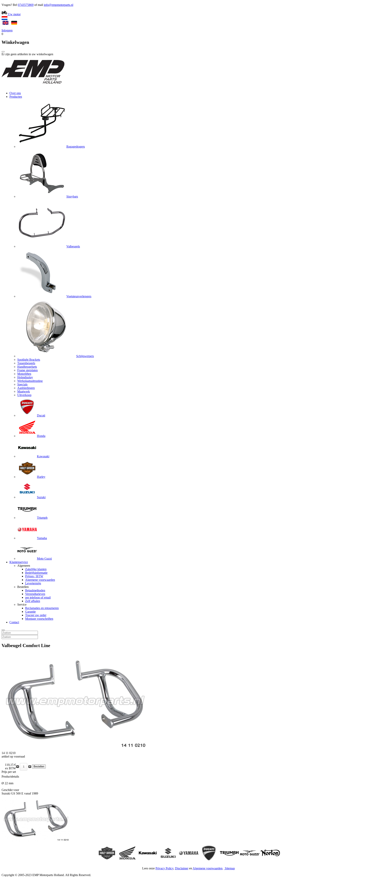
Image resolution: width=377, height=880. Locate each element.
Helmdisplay (25, 377)
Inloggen (7, 30)
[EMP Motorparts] (33, 86)
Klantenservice (18, 562)
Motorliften (24, 373)
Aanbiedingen (26, 388)
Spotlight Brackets (28, 359)
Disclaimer (181, 868)
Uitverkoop (24, 395)
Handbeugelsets (27, 366)
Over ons (15, 93)
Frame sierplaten (27, 370)
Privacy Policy (164, 868)
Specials (22, 384)
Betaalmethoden (35, 590)
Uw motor (14, 14)
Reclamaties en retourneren (42, 608)
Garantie (30, 611)
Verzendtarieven (35, 594)
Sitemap (230, 868)
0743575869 (26, 4)
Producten (15, 96)
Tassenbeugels (26, 363)
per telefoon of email (38, 597)
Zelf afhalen (32, 601)
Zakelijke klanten (36, 569)
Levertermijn (33, 583)
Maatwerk (23, 391)
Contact (14, 622)
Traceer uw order (35, 615)
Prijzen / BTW (34, 576)
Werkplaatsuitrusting (30, 381)
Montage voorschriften (39, 618)
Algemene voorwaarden (40, 579)
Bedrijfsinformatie (36, 572)
